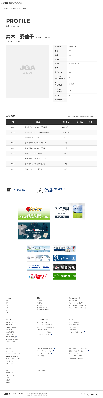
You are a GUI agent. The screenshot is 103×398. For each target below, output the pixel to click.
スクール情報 (72, 327)
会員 (7, 308)
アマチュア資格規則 (11, 327)
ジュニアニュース (10, 361)
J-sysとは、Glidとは (42, 329)
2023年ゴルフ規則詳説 (12, 339)
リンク (7, 370)
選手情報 (13, 8)
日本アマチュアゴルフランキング (78, 348)
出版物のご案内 (10, 334)
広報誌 (7, 312)
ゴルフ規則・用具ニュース (13, 356)
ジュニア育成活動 (74, 324)
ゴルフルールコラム (11, 322)
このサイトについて (11, 377)
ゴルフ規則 (9, 324)
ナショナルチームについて (76, 300)
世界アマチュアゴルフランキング (78, 351)
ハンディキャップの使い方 (44, 324)
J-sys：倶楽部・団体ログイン (45, 348)
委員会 (7, 305)
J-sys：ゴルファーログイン (44, 351)
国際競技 (39, 305)
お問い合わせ (72, 329)
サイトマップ (9, 372)
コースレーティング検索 (44, 334)
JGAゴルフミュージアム (75, 356)
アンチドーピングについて (76, 353)
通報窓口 (8, 382)
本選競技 (39, 300)
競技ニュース (9, 363)
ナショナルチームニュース (13, 353)
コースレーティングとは (44, 332)
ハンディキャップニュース (13, 358)
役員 (7, 303)
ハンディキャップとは (43, 322)
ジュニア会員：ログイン (44, 353)
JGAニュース (9, 351)
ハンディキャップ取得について (45, 327)
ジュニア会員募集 (74, 322)
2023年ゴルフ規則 (11, 337)
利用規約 (8, 380)
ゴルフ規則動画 (10, 332)
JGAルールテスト (10, 341)
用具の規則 (9, 329)
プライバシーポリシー (12, 375)
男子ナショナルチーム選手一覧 (77, 305)
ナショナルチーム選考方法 (76, 303)
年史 (7, 310)
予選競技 (39, 303)
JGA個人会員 (40, 356)
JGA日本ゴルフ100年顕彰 (76, 358)
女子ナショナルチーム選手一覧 (77, 308)
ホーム (6, 8)
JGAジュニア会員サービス (76, 332)
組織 (7, 300)
